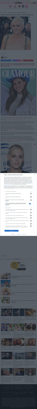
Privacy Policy (24, 234)
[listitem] (18, 191)
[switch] (30, 193)
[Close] (35, 175)
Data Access (18, 234)
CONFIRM (11, 230)
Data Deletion (13, 234)
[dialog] (18, 204)
